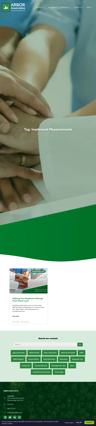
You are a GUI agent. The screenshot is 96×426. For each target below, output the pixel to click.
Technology (59, 372)
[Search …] (45, 344)
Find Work (39, 7)
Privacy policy (69, 422)
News (72, 366)
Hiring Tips (26, 366)
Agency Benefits (19, 353)
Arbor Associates (50, 353)
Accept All (89, 422)
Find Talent (51, 7)
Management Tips (58, 366)
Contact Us (77, 7)
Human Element (41, 366)
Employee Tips (77, 359)
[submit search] (80, 344)
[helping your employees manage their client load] (29, 280)
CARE (81, 353)
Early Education (49, 359)
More (88, 7)
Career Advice (33, 359)
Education (64, 359)
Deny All (79, 422)
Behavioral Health (68, 353)
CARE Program (18, 359)
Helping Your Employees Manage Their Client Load (27, 299)
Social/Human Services (41, 372)
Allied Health (34, 353)
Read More (15, 316)
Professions (65, 7)
